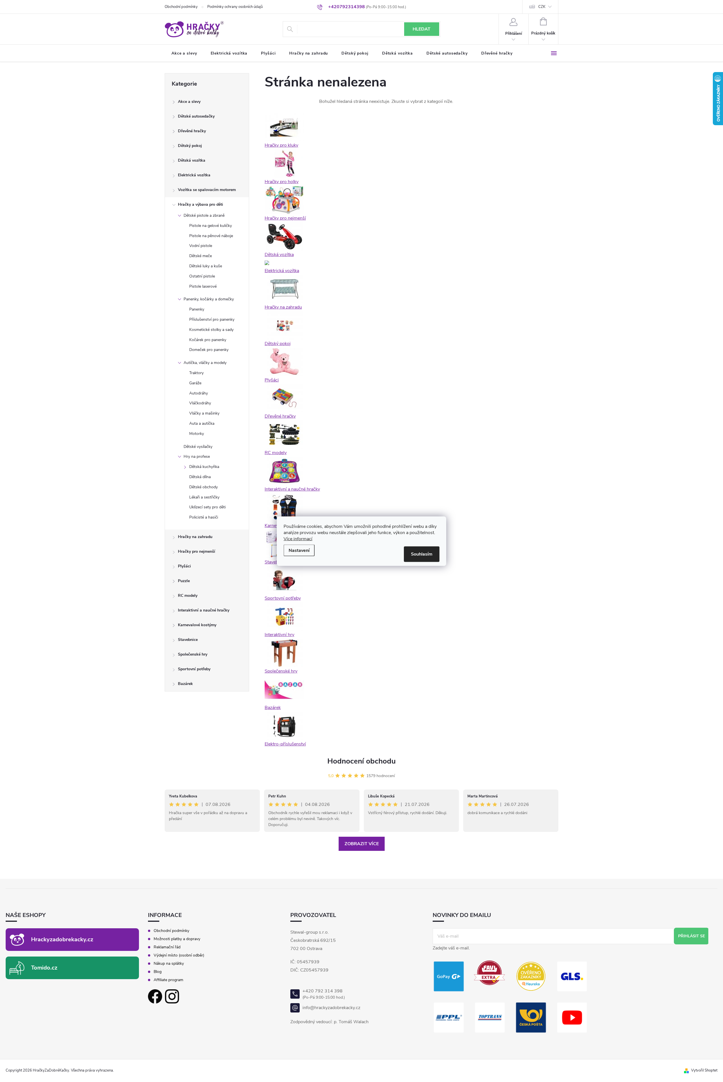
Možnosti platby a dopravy (177, 939)
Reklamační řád (167, 947)
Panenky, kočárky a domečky (209, 299)
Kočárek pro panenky (207, 339)
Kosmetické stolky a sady (211, 329)
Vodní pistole (200, 245)
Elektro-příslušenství (285, 744)
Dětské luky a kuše (205, 266)
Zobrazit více (362, 844)
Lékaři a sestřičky (204, 497)
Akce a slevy (189, 101)
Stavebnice (188, 639)
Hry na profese (197, 456)
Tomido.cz (44, 968)
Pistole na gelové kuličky (210, 225)
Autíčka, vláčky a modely (205, 362)
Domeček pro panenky (208, 349)
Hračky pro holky (282, 182)
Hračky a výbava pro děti (200, 204)
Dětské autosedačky (196, 116)
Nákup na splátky (169, 963)
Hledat (421, 29)
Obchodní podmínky (181, 6)
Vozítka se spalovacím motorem (207, 189)
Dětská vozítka (191, 160)
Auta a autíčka (201, 423)
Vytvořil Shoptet (704, 1070)
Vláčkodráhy (200, 403)
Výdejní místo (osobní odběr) (179, 955)
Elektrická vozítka (194, 175)
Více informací (298, 538)
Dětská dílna (200, 477)
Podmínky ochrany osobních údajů (235, 6)
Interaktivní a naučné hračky (203, 610)
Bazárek (185, 683)
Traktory (196, 373)
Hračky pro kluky (281, 145)
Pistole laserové (203, 286)
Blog (158, 972)
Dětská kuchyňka (204, 466)
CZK (541, 6)
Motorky (196, 433)
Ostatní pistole (202, 276)
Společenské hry (192, 654)
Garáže (195, 383)
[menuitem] (184, 53)
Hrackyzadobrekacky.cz (62, 939)
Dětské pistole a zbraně (204, 215)
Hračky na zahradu (195, 536)
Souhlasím (421, 554)
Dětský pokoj (190, 145)
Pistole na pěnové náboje (211, 235)
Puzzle (184, 581)
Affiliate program (168, 980)
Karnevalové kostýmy (197, 625)
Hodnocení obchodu (361, 761)
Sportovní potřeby (194, 669)
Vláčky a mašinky (204, 413)
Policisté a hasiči (203, 517)
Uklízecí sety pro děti (207, 507)
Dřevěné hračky (192, 131)
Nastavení (299, 550)
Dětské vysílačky (198, 446)
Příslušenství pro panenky (211, 319)
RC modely (187, 595)
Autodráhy (198, 393)
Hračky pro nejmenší (196, 551)
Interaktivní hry (279, 635)
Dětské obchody (203, 487)
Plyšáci (184, 566)
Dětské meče (200, 256)
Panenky (196, 309)
